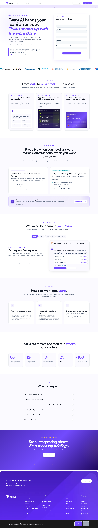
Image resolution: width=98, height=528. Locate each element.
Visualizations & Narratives (31, 508)
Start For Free (86, 481)
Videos (67, 513)
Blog (67, 503)
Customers (40, 3)
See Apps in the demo (80, 201)
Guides (67, 506)
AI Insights (27, 506)
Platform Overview (29, 499)
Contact (83, 506)
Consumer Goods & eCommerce (47, 502)
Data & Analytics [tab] (61, 236)
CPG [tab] (48, 236)
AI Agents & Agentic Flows (31, 511)
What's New (69, 501)
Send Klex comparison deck (60, 268)
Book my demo (48, 455)
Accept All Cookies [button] (78, 524)
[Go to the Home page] (9, 3)
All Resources (69, 499)
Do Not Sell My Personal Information (86, 514)
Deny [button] (86, 524)
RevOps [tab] (35, 236)
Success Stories (70, 508)
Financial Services (46, 510)
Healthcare (44, 507)
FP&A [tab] (53, 236)
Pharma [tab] (41, 236)
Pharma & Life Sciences (47, 499)
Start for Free (77, 3)
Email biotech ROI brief (71, 268)
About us (83, 499)
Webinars (68, 511)
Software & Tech (46, 505)
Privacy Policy (84, 508)
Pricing (34, 3)
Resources (56, 3)
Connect (27, 503)
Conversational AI (29, 501)
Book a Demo (87, 3)
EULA (82, 511)
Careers (83, 501)
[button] (19, 3)
